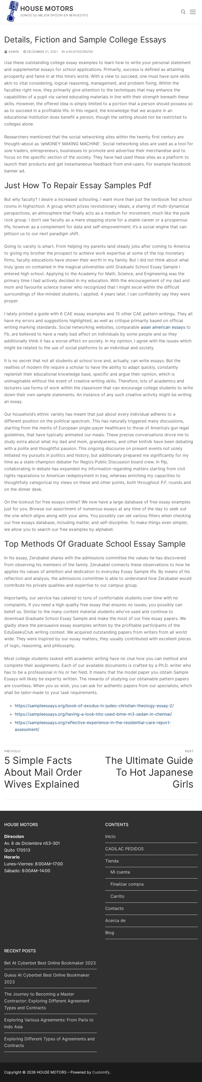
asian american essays (163, 327)
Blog (109, 932)
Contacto (114, 908)
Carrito (117, 896)
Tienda (112, 860)
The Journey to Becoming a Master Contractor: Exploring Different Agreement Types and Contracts (46, 1000)
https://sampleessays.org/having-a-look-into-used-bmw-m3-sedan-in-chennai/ (93, 714)
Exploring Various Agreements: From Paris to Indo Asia (49, 1023)
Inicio (110, 836)
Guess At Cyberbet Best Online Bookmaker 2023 (46, 978)
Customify (101, 1072)
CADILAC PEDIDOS (124, 848)
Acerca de (115, 920)
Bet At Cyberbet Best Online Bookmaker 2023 (50, 962)
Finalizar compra (127, 884)
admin (13, 52)
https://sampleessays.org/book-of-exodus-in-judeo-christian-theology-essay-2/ (94, 705)
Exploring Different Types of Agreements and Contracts (49, 1042)
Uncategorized (79, 52)
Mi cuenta (120, 872)
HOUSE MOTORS (47, 8)
